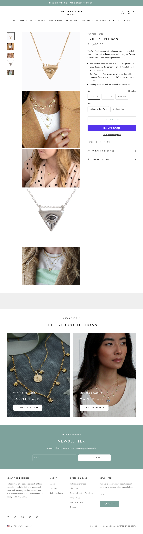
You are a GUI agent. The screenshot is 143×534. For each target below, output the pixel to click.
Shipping (74, 488)
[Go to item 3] (11, 55)
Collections (72, 20)
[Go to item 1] (11, 36)
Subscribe (94, 457)
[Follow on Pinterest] (29, 516)
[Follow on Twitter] (15, 516)
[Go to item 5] (11, 73)
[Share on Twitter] (100, 142)
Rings (127, 20)
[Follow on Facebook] (8, 516)
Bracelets (87, 20)
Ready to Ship (38, 20)
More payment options (112, 134)
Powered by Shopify (125, 526)
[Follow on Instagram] (22, 516)
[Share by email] (108, 142)
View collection (27, 407)
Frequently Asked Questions (81, 493)
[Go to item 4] (11, 64)
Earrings (101, 20)
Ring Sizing (75, 497)
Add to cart (111, 119)
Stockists (53, 488)
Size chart (132, 91)
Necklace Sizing (77, 502)
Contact (73, 507)
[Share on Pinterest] (104, 142)
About (52, 483)
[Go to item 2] (11, 46)
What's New (55, 20)
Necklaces (115, 20)
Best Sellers (20, 20)
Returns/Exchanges (78, 483)
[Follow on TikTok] (37, 516)
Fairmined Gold (56, 493)
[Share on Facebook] (97, 142)
